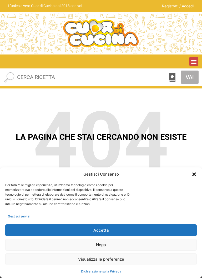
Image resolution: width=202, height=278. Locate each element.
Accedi (188, 6)
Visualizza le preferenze (101, 259)
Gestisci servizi (19, 216)
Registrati (170, 6)
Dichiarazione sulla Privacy (101, 271)
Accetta (101, 230)
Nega (101, 244)
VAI (190, 77)
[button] (194, 174)
